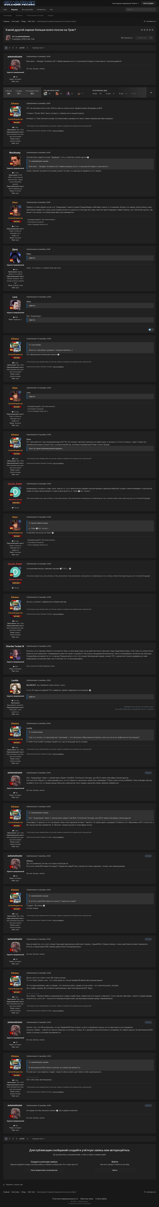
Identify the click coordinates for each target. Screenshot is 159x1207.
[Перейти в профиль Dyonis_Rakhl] (15, 492)
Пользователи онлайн (35, 15)
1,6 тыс (16, 508)
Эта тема (144, 9)
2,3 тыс (16, 700)
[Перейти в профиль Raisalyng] (79, 93)
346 (16, 666)
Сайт (5, 9)
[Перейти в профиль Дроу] (15, 257)
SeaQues (55, 157)
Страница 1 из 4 (38, 48)
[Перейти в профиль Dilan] (15, 210)
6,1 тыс (16, 226)
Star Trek (30, 39)
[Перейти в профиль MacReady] (57, 93)
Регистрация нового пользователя (44, 1170)
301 (16, 269)
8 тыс (16, 127)
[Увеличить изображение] (88, 157)
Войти (115, 1170)
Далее (21, 48)
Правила (19, 15)
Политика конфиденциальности (65, 1199)
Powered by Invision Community (79, 1203)
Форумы (14, 9)
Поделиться (127, 38)
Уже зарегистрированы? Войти (125, 3)
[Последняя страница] (27, 47)
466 (16, 317)
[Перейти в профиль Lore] (15, 305)
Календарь (8, 15)
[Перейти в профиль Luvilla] (15, 688)
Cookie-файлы (101, 1199)
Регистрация (148, 3)
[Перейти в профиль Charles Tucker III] (68, 93)
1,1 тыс (16, 173)
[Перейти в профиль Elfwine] (45, 93)
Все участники (27, 9)
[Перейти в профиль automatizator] (8, 37)
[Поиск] (153, 9)
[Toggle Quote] (30, 161)
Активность (41, 9)
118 (16, 77)
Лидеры (51, 15)
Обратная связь (86, 1199)
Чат (51, 9)
